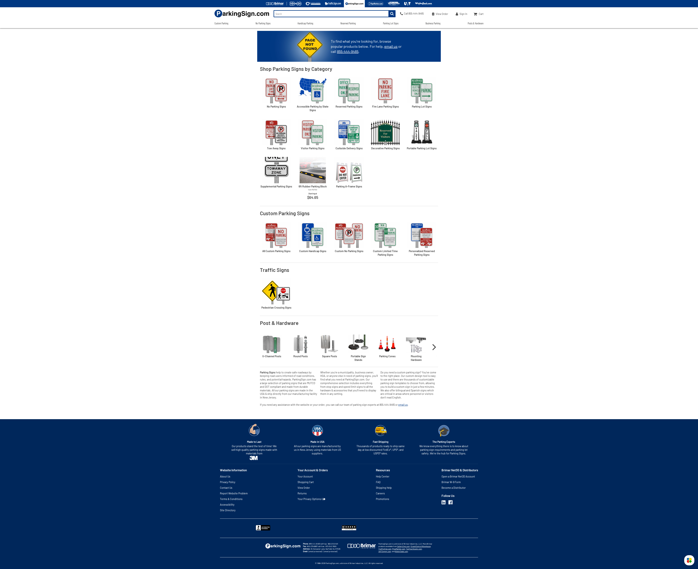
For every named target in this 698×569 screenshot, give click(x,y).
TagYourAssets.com (414, 549)
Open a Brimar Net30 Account (458, 476)
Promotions (382, 499)
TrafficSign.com (384, 549)
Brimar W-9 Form (451, 482)
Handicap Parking (305, 23)
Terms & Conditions (231, 499)
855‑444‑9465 (347, 51)
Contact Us (226, 487)
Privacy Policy (227, 482)
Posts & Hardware (476, 23)
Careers (380, 493)
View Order (304, 487)
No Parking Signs (263, 23)
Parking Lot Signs (390, 23)
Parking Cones (387, 356)
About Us (225, 476)
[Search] (392, 13)
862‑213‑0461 (333, 544)
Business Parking (433, 23)
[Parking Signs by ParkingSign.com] (241, 17)
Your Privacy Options (309, 499)
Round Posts (300, 356)
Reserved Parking (348, 23)
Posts (271, 356)
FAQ (378, 482)
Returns (302, 493)
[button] (689, 560)
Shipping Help (384, 487)
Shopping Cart (306, 482)
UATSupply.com (384, 551)
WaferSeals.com (401, 551)
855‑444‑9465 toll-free (318, 544)
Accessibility (227, 504)
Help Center (382, 476)
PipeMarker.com (398, 549)
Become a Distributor (454, 487)
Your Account (305, 476)
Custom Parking (221, 23)
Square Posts (329, 356)
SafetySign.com (403, 546)
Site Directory (228, 510)
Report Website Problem (234, 493)
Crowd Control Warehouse (421, 546)
